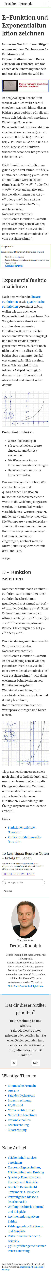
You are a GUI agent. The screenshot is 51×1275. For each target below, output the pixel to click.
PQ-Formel (15, 1105)
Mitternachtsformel (21, 1110)
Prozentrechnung (19, 1100)
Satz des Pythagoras (21, 1095)
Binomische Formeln (22, 1085)
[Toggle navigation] (45, 4)
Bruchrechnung (18, 1125)
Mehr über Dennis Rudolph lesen (25, 986)
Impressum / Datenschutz (31, 1267)
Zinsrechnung (17, 1130)
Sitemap (5, 1269)
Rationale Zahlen (19, 1120)
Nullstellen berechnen (22, 1115)
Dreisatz (13, 1090)
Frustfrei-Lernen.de (18, 4)
